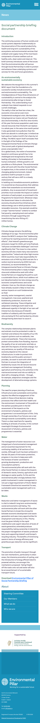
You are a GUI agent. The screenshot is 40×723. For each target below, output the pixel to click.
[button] (36, 4)
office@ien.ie (8, 708)
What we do (9, 604)
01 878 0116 (7, 706)
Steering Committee (13, 594)
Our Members (10, 599)
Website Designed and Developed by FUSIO (13, 718)
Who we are (9, 609)
